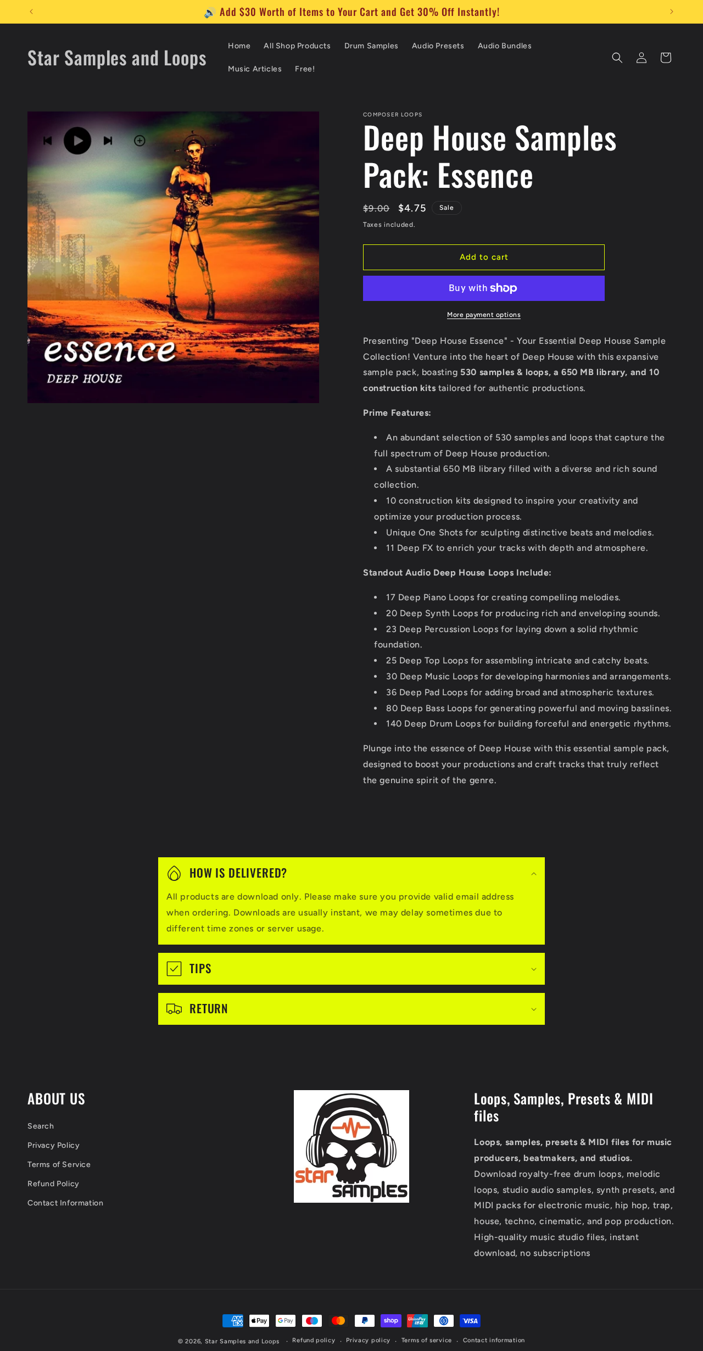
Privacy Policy (53, 1145)
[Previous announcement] (31, 11)
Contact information (494, 1340)
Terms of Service (59, 1164)
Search (40, 1126)
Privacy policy (368, 1340)
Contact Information (65, 1203)
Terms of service (426, 1340)
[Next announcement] (672, 11)
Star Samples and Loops (242, 1341)
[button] (617, 58)
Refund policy (313, 1340)
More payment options (484, 315)
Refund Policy (53, 1183)
